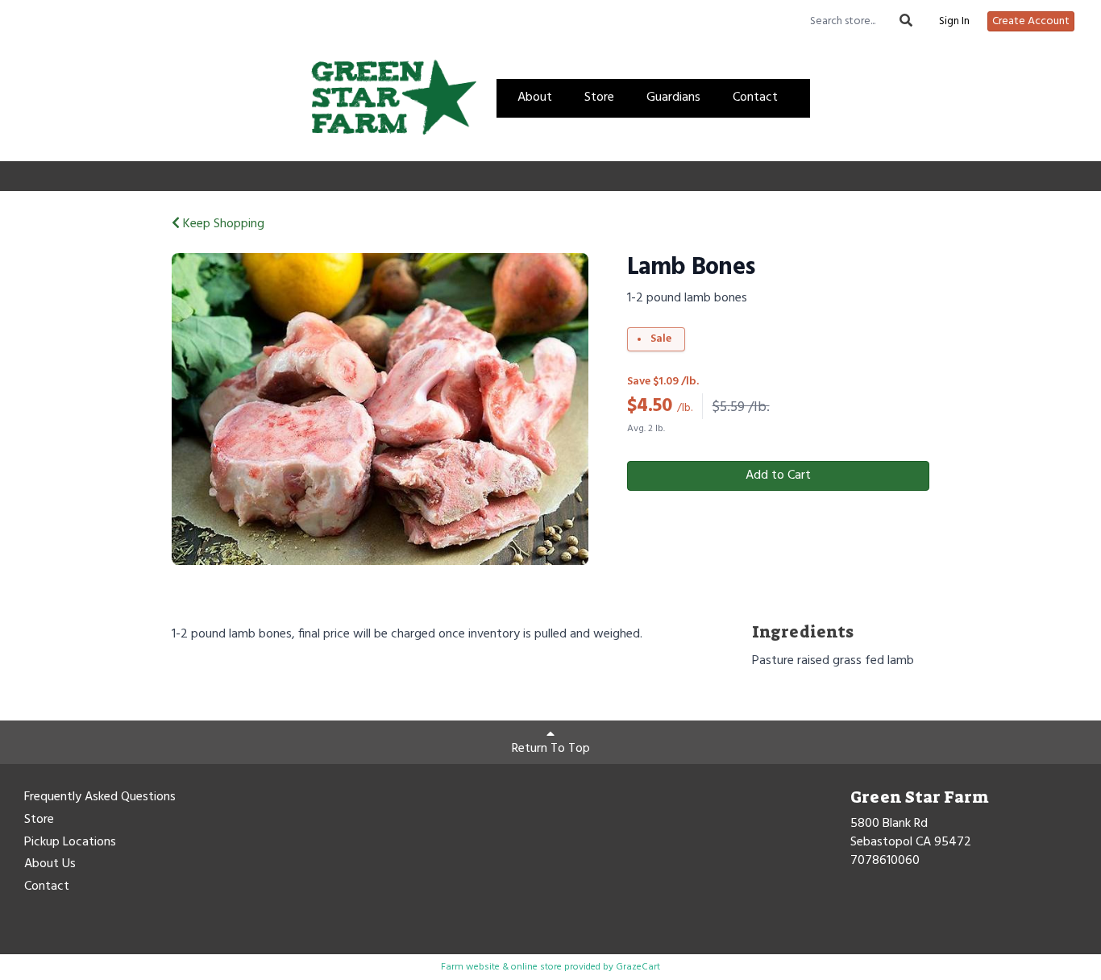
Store (599, 97)
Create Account (1031, 21)
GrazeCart (638, 967)
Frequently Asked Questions (100, 798)
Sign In (954, 22)
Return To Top (551, 748)
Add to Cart (778, 475)
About (534, 97)
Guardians (673, 97)
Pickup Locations (70, 843)
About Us (50, 864)
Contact (755, 97)
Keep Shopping (222, 224)
